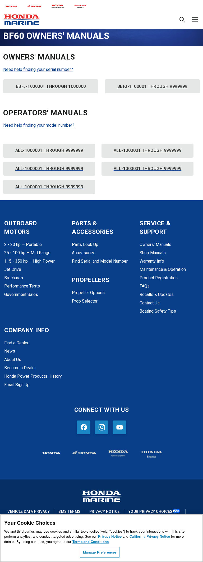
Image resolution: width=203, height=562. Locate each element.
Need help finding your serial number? (38, 69)
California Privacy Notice (150, 536)
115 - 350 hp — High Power (29, 261)
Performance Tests (22, 286)
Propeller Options (88, 292)
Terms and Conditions (90, 541)
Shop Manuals (153, 252)
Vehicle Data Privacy (28, 511)
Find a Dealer (16, 342)
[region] (101, 538)
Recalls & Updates (157, 294)
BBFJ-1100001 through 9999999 (152, 86)
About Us (12, 359)
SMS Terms (69, 511)
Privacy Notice (104, 511)
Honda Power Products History (33, 376)
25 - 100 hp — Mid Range (27, 252)
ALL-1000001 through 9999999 (49, 150)
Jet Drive (12, 269)
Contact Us (150, 302)
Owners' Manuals (155, 244)
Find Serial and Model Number (100, 261)
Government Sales (21, 294)
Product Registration (159, 277)
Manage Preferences (100, 552)
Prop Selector (85, 301)
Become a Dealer (20, 367)
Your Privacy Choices (150, 511)
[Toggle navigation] (194, 19)
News (9, 351)
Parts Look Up (85, 244)
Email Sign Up (17, 384)
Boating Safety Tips (158, 311)
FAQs (145, 286)
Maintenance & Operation (163, 269)
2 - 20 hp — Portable (23, 244)
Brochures (13, 277)
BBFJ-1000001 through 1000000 (51, 86)
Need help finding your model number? (38, 125)
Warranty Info (152, 261)
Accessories (83, 252)
